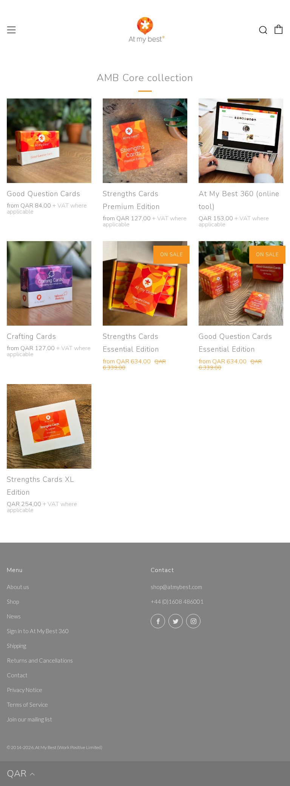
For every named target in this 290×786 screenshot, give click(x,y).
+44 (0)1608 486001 (177, 601)
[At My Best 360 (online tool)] (241, 140)
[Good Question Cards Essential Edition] (241, 283)
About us (18, 586)
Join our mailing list (29, 719)
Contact (17, 675)
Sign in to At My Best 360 (38, 631)
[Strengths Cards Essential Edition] (145, 283)
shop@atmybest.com (176, 586)
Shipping (16, 645)
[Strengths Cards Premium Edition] (145, 140)
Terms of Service (27, 704)
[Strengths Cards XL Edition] (49, 426)
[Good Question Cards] (49, 140)
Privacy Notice (24, 689)
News (14, 616)
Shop (13, 601)
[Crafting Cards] (49, 283)
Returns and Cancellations (40, 660)
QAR (16, 774)
